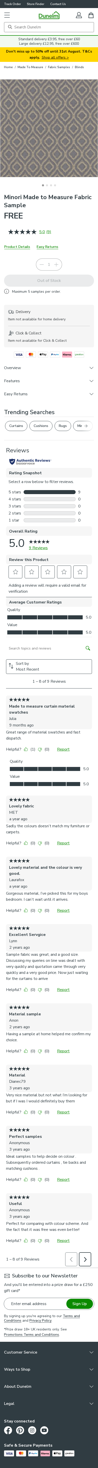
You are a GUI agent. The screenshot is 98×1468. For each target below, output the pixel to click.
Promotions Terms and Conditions (31, 1334)
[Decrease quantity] (42, 265)
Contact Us (58, 4)
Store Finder (35, 4)
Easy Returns (47, 246)
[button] (7, 15)
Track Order (12, 4)
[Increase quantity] (56, 265)
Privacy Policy (40, 1320)
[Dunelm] (49, 15)
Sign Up (79, 1304)
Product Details (17, 246)
